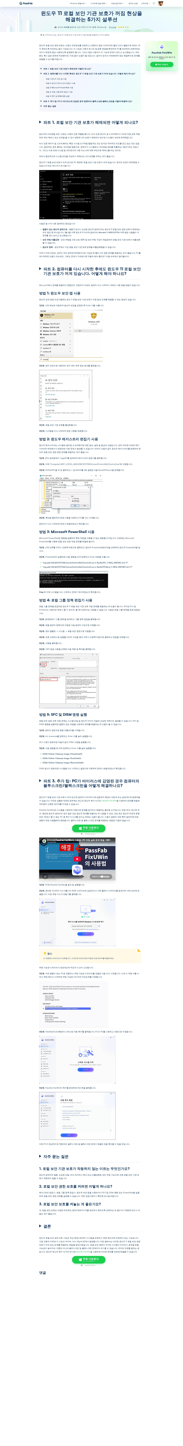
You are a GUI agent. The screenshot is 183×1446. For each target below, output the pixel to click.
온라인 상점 (133, 3)
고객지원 (144, 3)
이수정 (66, 27)
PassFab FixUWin (109, 800)
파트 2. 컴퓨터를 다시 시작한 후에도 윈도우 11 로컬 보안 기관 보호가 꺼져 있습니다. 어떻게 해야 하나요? (89, 73)
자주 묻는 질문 (49, 106)
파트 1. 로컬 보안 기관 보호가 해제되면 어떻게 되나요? (67, 69)
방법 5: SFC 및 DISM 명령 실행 (57, 96)
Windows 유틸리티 (77, 3)
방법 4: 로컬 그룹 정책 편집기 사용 (59, 92)
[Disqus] (90, 1303)
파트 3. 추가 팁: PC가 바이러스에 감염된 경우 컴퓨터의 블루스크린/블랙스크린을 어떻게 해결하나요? (87, 101)
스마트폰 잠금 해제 (98, 3)
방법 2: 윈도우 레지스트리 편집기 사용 (60, 83)
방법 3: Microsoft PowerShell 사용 (59, 87)
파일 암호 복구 (117, 3)
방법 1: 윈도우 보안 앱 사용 (56, 79)
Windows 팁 (101, 27)
